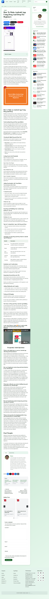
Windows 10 (23, 2)
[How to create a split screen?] (34, 48)
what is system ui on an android (15, 481)
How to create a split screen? (40, 48)
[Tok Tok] (41, 575)
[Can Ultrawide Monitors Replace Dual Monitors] (34, 44)
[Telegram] (41, 578)
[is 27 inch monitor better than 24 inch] (34, 106)
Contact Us (15, 575)
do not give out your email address (41, 37)
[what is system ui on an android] (22, 504)
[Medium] (38, 575)
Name (6, 541)
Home (7, 1)
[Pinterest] (38, 580)
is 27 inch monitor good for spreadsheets (41, 74)
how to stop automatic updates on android (41, 65)
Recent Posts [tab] (11, 452)
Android (10, 1)
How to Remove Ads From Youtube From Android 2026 (41, 40)
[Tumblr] (41, 580)
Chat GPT (18, 2)
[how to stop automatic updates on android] (34, 66)
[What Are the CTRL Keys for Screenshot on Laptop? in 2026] (34, 52)
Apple (15, 1)
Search (44, 10)
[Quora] (38, 573)
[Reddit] (43, 575)
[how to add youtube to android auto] (9, 504)
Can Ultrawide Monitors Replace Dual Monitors (41, 44)
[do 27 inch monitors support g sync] (34, 88)
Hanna (15, 19)
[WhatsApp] (43, 580)
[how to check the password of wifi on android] (34, 55)
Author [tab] (6, 452)
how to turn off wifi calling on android (23, 481)
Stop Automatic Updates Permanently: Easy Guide (41, 62)
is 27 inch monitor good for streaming (41, 81)
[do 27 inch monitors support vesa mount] (34, 85)
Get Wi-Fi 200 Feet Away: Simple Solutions (41, 58)
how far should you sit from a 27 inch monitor (41, 77)
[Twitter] (38, 578)
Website (6, 551)
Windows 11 (29, 2)
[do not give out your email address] (34, 37)
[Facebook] (43, 573)
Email (6, 546)
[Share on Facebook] (8, 474)
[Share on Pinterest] (5, 28)
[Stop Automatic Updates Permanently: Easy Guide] (34, 62)
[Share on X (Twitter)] (10, 474)
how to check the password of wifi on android (40, 55)
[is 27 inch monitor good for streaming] (34, 81)
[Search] (46, 1)
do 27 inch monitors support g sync (40, 88)
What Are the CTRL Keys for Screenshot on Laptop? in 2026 (41, 51)
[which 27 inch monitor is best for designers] (34, 99)
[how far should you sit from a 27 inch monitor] (34, 78)
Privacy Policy (16, 581)
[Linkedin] (43, 578)
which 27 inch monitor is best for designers (41, 99)
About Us (15, 577)
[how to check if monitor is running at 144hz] (34, 103)
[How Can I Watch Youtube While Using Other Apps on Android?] (34, 34)
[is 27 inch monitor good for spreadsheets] (34, 74)
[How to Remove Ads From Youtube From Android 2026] (34, 41)
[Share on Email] (18, 474)
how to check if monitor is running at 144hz (41, 102)
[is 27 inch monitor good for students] (34, 92)
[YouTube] (41, 573)
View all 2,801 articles (39, 26)
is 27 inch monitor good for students (41, 92)
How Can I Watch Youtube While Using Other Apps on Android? (41, 33)
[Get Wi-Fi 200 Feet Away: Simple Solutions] (34, 59)
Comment (7, 527)
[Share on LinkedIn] (15, 474)
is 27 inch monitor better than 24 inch (41, 106)
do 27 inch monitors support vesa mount (40, 84)
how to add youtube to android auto (8, 481)
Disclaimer (15, 579)
